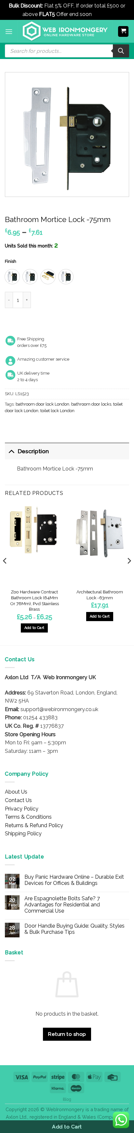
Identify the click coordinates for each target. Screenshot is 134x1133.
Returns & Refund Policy (34, 825)
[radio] (12, 276)
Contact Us (18, 800)
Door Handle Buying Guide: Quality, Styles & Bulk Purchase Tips (74, 929)
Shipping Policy (23, 833)
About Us (16, 792)
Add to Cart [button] (100, 616)
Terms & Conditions (28, 817)
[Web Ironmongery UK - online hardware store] (65, 31)
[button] (9, 31)
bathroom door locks (91, 404)
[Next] (129, 574)
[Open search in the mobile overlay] (67, 50)
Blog (67, 1099)
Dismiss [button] (102, 14)
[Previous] (5, 574)
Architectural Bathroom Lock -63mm (99, 594)
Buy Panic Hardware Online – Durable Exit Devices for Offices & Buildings (74, 880)
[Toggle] (11, 451)
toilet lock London (57, 410)
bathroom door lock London (42, 404)
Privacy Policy (21, 809)
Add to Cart (67, 1127)
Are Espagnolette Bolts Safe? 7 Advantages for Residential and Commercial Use (62, 904)
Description (33, 451)
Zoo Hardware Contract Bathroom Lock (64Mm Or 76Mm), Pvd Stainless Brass (34, 600)
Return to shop (67, 1034)
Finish (10, 261)
